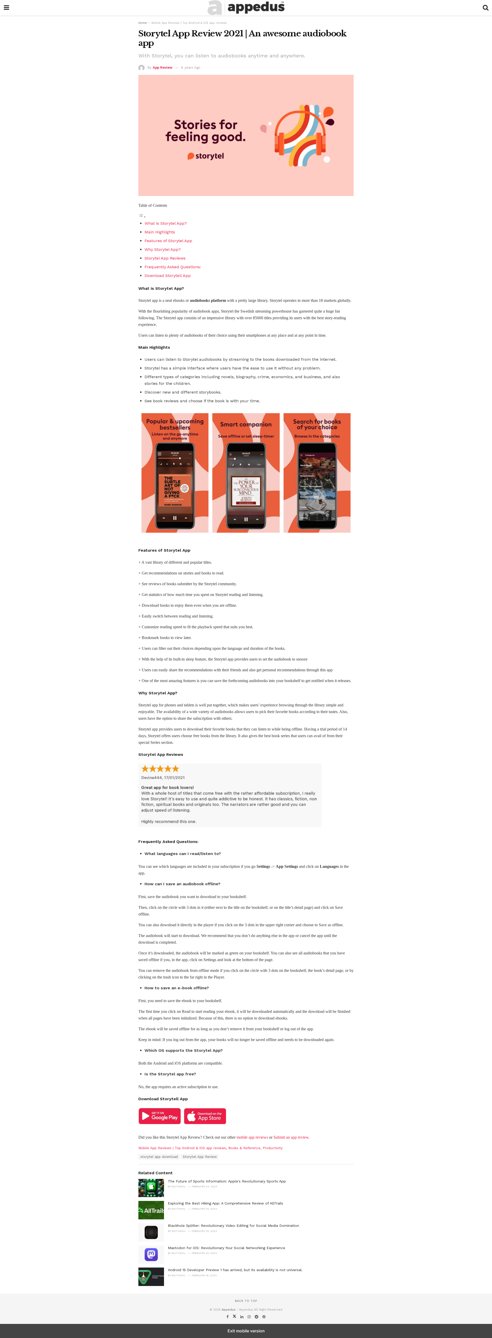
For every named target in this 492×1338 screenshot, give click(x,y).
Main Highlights (160, 232)
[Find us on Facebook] (228, 1317)
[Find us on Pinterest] (263, 1317)
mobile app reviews (253, 1137)
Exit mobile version (246, 1330)
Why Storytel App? (163, 249)
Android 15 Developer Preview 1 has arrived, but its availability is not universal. (235, 1270)
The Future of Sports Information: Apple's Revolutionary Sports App (227, 1181)
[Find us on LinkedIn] (242, 1317)
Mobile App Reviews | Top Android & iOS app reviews (189, 23)
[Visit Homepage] (246, 7)
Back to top (246, 1301)
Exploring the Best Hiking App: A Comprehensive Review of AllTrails (225, 1203)
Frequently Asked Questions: (173, 266)
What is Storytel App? (166, 223)
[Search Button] (485, 7)
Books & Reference (244, 1148)
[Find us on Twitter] (235, 1317)
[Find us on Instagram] (250, 1317)
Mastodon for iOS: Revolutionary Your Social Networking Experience (226, 1248)
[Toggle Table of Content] (142, 216)
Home (142, 23)
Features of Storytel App (168, 240)
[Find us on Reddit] (257, 1317)
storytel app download (159, 1157)
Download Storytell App (168, 275)
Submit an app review (291, 1137)
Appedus (228, 1309)
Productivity (273, 1148)
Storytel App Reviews (165, 258)
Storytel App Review (200, 1157)
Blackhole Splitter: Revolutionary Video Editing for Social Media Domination (233, 1225)
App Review (162, 67)
